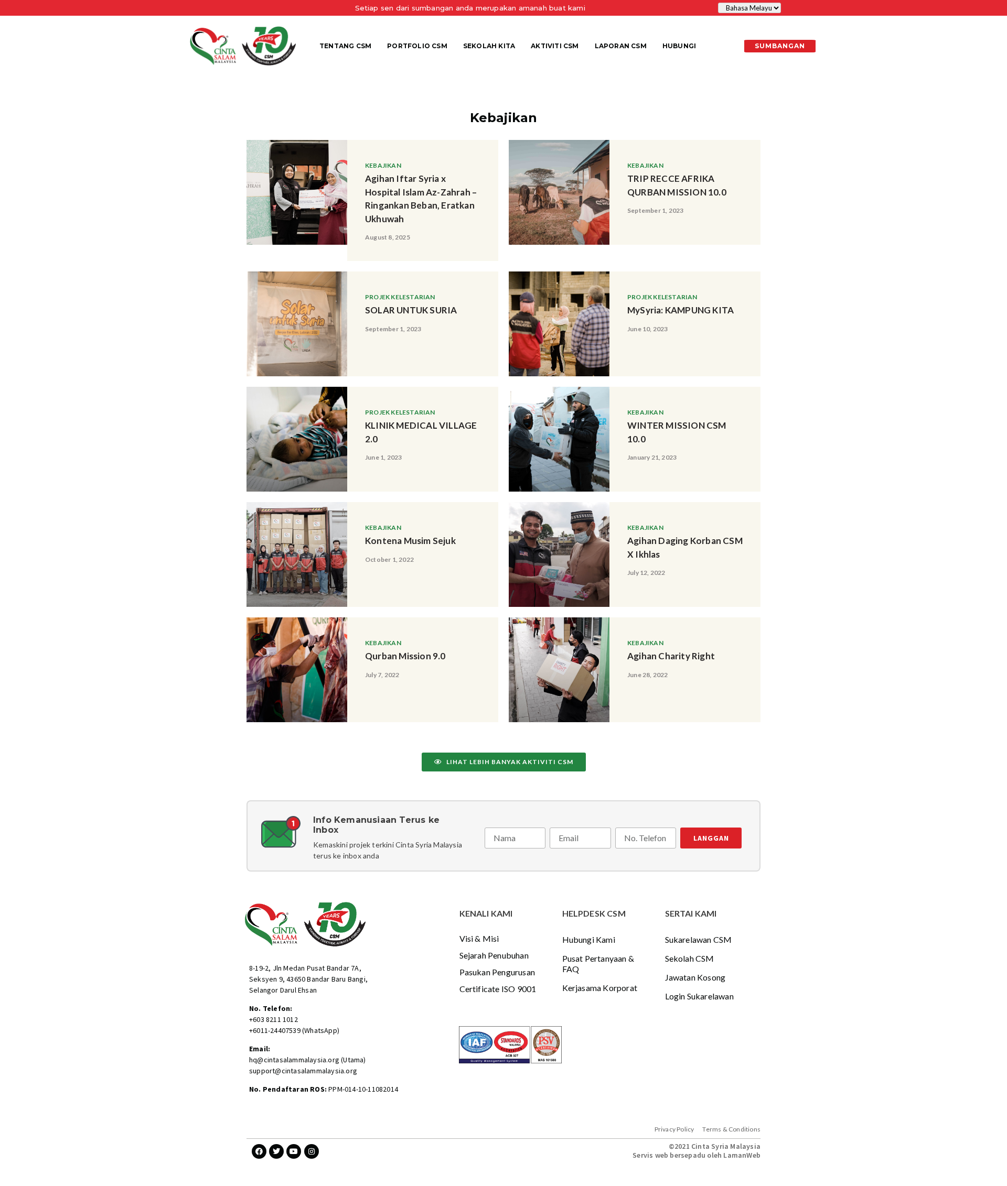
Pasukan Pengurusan (497, 972)
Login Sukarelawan (699, 996)
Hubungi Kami (588, 939)
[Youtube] (293, 1151)
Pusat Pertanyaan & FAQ (598, 963)
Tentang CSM (345, 46)
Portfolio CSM (417, 46)
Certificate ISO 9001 (498, 989)
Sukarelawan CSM (698, 939)
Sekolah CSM (689, 958)
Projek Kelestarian (400, 297)
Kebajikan (383, 165)
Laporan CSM (621, 46)
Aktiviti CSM (555, 46)
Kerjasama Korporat (600, 988)
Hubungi (679, 46)
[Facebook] (259, 1151)
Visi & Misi (479, 938)
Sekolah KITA (489, 46)
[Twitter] (276, 1151)
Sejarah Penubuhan (494, 955)
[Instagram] (311, 1151)
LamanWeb (741, 1155)
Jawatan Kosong (695, 977)
